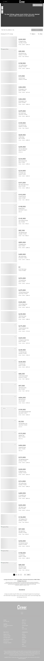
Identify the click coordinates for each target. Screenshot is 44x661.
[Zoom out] (2, 9)
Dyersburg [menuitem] (24, 637)
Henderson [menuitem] (24, 646)
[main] (22, 302)
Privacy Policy (14, 657)
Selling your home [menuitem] (6, 635)
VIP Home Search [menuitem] (6, 637)
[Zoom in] (2, 7)
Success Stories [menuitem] (25, 625)
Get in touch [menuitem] (24, 628)
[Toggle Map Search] (2, 5)
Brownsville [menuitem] (24, 640)
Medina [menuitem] (23, 639)
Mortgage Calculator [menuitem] (7, 642)
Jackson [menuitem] (23, 634)
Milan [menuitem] (23, 644)
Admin (18, 657)
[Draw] (2, 11)
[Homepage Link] (22, 1)
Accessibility (25, 657)
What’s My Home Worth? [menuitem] (8, 639)
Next (28, 574)
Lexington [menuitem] (24, 635)
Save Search (39, 5)
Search (37, 29)
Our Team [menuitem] (24, 623)
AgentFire (24, 658)
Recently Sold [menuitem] (6, 640)
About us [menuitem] (24, 622)
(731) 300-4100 (6, 621)
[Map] (22, 15)
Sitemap (21, 657)
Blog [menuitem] (23, 627)
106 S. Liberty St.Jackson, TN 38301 (8, 626)
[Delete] (2, 13)
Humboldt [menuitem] (24, 642)
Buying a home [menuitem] (6, 634)
